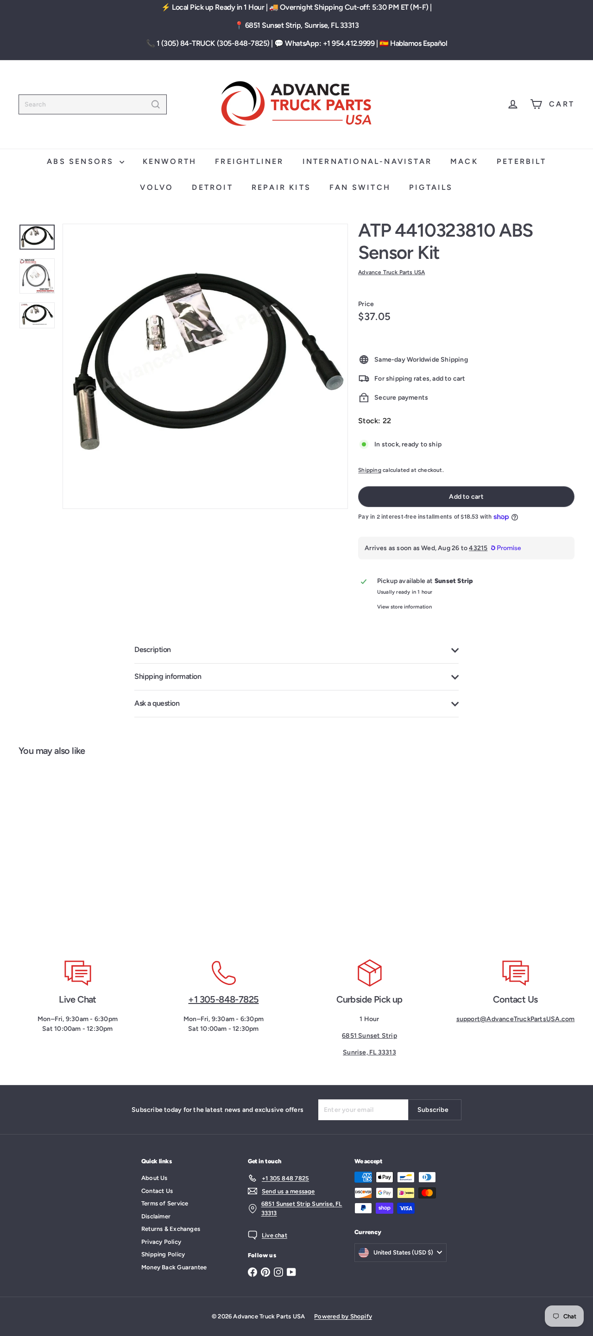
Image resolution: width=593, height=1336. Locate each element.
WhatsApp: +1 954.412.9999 (329, 43)
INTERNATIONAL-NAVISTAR (367, 161)
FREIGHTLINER (249, 161)
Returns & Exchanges (170, 1228)
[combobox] (93, 104)
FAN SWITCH (360, 187)
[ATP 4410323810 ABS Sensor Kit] (65, 852)
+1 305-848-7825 (223, 999)
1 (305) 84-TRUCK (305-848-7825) (213, 43)
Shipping (369, 470)
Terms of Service (164, 1203)
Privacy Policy (161, 1241)
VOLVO (156, 187)
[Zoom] (205, 366)
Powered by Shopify (343, 1316)
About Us (154, 1177)
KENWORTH (170, 161)
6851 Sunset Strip (369, 1036)
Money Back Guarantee (174, 1267)
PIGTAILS (431, 187)
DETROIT (212, 187)
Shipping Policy (163, 1254)
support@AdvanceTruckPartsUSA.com (515, 1019)
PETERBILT (521, 161)
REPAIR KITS (281, 187)
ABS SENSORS (82, 161)
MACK (464, 161)
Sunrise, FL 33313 (369, 1052)
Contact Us (157, 1190)
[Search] (156, 104)
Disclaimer (155, 1216)
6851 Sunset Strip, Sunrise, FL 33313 (302, 25)
